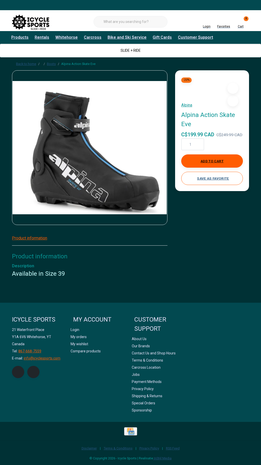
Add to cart (212, 161)
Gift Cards (162, 37)
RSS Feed (173, 448)
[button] (232, 88)
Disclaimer (89, 448)
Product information (29, 238)
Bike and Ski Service (127, 37)
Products (20, 37)
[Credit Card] (130, 431)
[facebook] (18, 372)
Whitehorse (66, 37)
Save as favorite (213, 178)
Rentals (42, 37)
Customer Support (195, 37)
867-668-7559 (29, 351)
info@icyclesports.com (42, 358)
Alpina (186, 105)
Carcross (92, 37)
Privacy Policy (149, 448)
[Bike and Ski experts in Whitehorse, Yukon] (31, 21)
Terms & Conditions (118, 448)
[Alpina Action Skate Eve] (89, 147)
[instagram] (33, 372)
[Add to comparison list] (232, 101)
